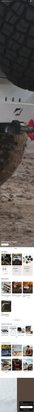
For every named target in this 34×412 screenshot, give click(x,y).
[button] (28, 1)
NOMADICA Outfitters (6, 1)
